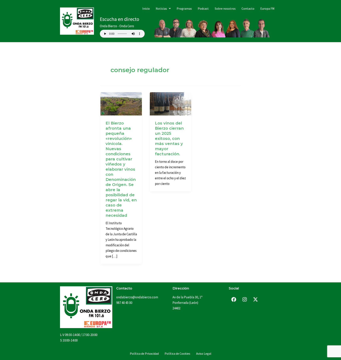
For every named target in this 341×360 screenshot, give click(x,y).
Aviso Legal (203, 353)
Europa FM (267, 8)
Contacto (248, 8)
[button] (163, 8)
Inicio (146, 8)
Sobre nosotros (225, 8)
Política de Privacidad (144, 353)
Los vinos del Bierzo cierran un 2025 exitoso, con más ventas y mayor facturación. (169, 138)
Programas (184, 8)
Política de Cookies (177, 353)
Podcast (203, 8)
